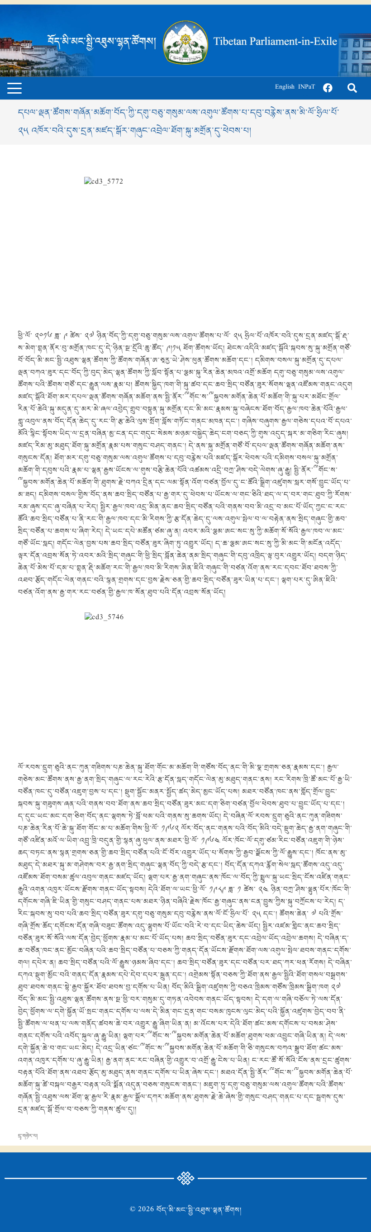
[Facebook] (327, 88)
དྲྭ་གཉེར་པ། (28, 1136)
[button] (14, 88)
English (285, 88)
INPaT (306, 88)
